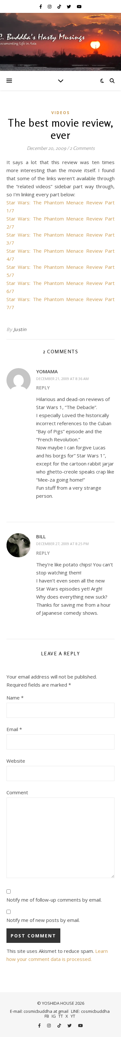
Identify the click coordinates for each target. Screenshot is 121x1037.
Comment (17, 792)
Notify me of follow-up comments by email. (54, 899)
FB (47, 1016)
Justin (20, 329)
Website (15, 761)
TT (60, 1016)
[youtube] (79, 6)
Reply (43, 388)
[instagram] (50, 6)
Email (14, 729)
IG (54, 1016)
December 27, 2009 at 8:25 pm (62, 543)
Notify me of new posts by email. (43, 920)
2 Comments (82, 148)
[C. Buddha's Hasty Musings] (60, 42)
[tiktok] (59, 6)
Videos (60, 112)
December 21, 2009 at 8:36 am (62, 378)
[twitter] (69, 6)
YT (73, 1016)
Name (15, 697)
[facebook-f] (41, 6)
